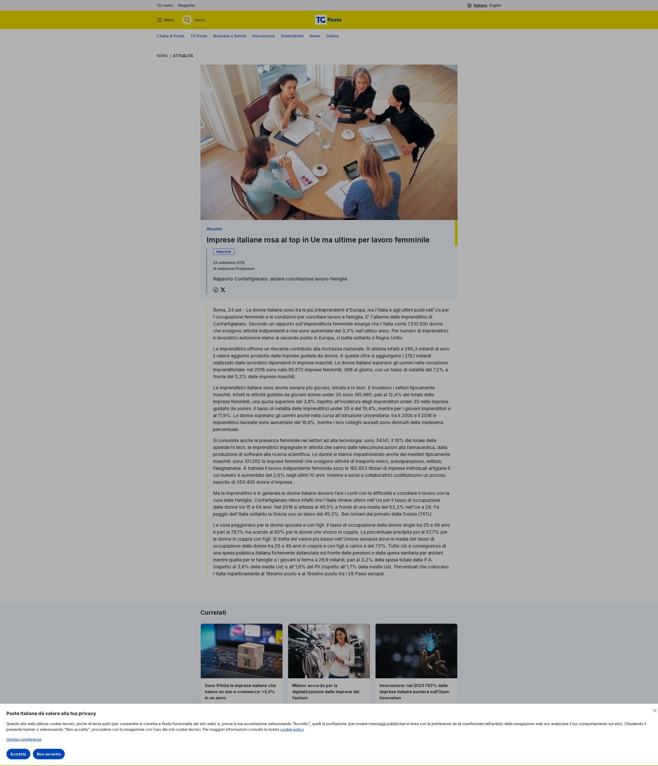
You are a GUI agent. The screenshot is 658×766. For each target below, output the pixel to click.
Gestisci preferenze (24, 739)
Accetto (18, 754)
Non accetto (49, 754)
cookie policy (292, 729)
